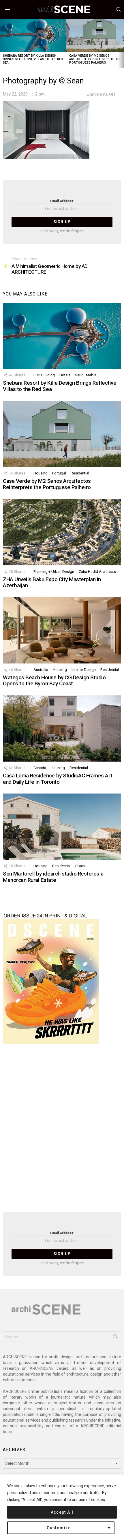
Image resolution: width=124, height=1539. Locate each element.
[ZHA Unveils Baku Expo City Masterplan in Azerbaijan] (62, 532)
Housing (40, 473)
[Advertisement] (62, 1131)
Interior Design (84, 670)
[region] (62, 1506)
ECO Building (44, 375)
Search (115, 1338)
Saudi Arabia (85, 375)
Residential (80, 473)
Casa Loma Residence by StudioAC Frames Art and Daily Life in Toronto (57, 778)
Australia (40, 670)
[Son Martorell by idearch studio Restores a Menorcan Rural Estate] (62, 827)
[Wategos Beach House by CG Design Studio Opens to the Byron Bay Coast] (62, 630)
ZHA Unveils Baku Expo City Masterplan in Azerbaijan (52, 582)
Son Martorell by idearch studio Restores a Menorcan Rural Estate (53, 876)
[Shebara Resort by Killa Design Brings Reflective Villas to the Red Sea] (33, 35)
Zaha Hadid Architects (97, 571)
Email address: (62, 201)
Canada (39, 768)
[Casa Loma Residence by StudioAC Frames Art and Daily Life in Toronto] (62, 728)
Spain (80, 866)
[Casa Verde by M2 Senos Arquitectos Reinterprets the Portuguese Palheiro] (62, 434)
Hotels (64, 375)
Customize (59, 1527)
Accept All (62, 1512)
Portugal (59, 473)
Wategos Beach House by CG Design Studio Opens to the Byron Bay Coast (54, 680)
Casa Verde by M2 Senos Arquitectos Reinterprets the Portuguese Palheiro (95, 59)
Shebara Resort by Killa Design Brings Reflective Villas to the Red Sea (33, 59)
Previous (3, 43)
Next (121, 43)
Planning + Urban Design (53, 571)
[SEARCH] (119, 9)
